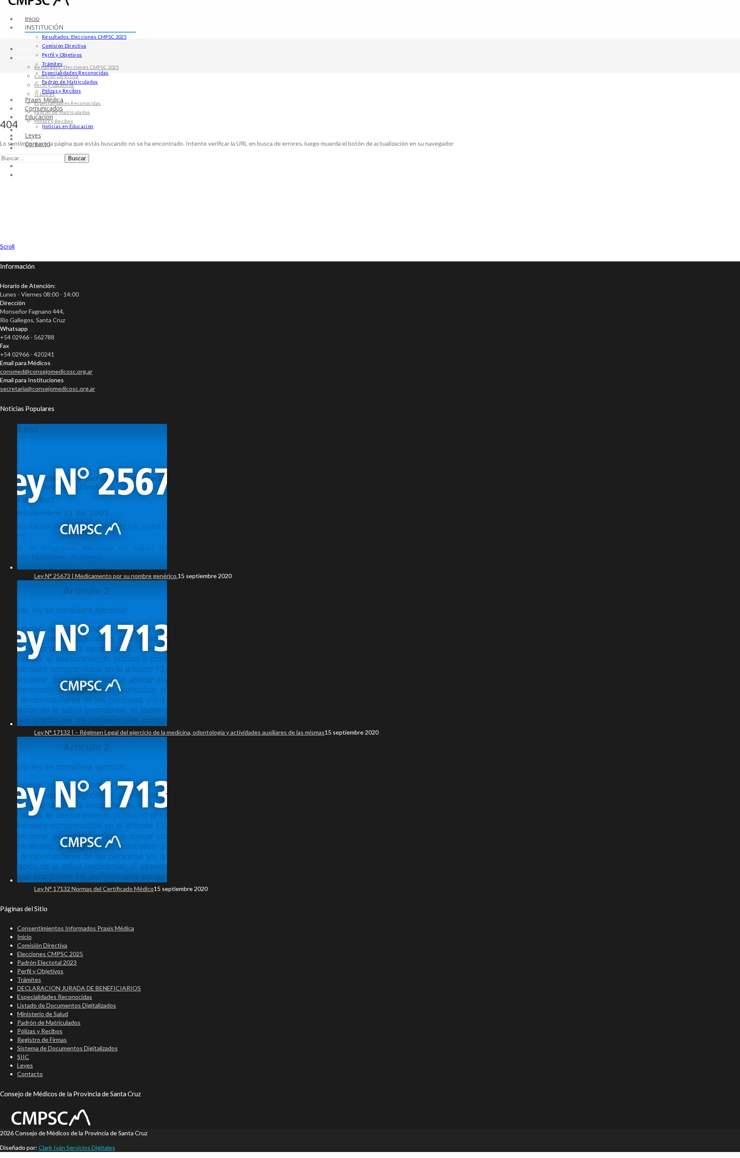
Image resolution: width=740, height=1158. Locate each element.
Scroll (7, 246)
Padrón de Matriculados (62, 112)
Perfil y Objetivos (62, 54)
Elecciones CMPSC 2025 (50, 953)
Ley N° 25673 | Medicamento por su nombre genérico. (106, 575)
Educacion (29, 148)
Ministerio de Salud (42, 1013)
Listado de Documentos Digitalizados (66, 1005)
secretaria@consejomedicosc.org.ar (47, 388)
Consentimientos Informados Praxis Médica (75, 928)
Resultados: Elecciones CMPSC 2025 (84, 36)
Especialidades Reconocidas (67, 103)
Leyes (24, 166)
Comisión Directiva (64, 45)
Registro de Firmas (42, 1039)
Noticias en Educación (67, 126)
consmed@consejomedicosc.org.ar (46, 371)
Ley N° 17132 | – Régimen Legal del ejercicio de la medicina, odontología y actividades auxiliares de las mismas (179, 732)
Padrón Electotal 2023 (47, 962)
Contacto (27, 175)
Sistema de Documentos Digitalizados (67, 1048)
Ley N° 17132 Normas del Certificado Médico (94, 888)
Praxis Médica (33, 130)
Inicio (32, 19)
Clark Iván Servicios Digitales (77, 1147)
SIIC (23, 1056)
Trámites (44, 94)
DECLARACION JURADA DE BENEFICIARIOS (79, 988)
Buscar (77, 158)
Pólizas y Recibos (61, 90)
